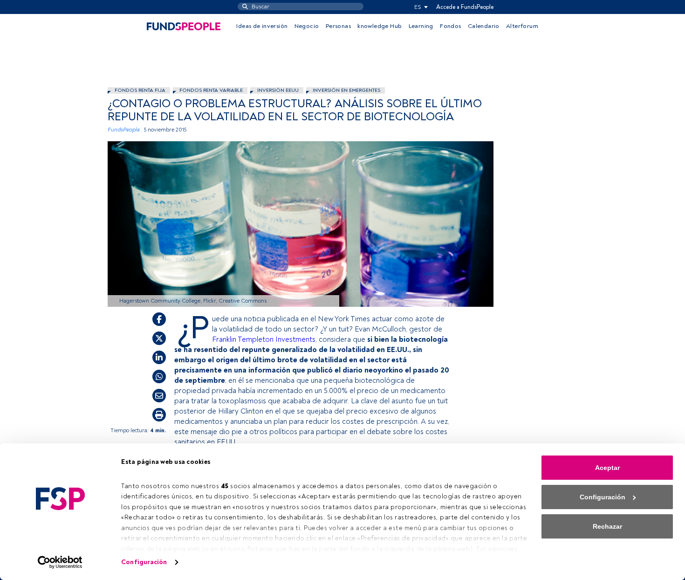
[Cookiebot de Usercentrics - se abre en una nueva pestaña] (60, 562)
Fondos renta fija (140, 90)
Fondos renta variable (211, 90)
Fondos (450, 26)
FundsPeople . (125, 129)
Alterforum (522, 26)
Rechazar (607, 526)
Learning (421, 26)
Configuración (144, 562)
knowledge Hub (379, 26)
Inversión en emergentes (346, 90)
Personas (338, 26)
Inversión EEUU (278, 90)
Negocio (307, 26)
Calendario (484, 26)
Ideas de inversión (262, 26)
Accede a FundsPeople (464, 7)
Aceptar (607, 467)
